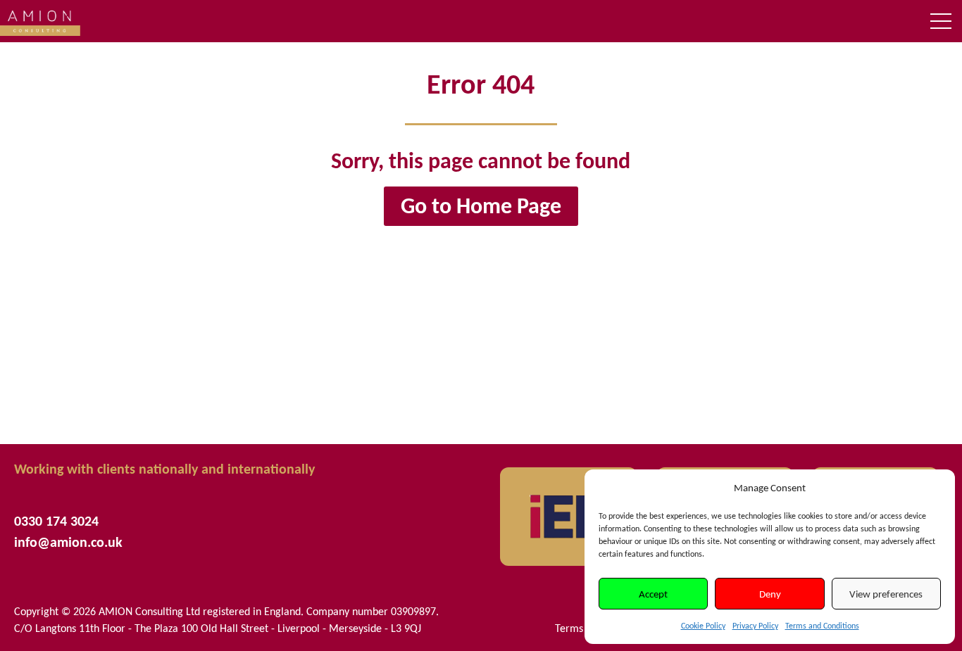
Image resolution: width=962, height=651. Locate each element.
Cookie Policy (703, 626)
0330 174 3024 (56, 520)
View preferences (886, 594)
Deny (770, 594)
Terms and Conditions (822, 626)
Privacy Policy (755, 626)
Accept (653, 594)
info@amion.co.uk (68, 541)
